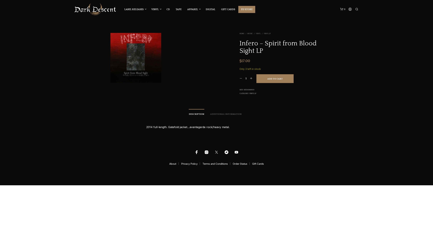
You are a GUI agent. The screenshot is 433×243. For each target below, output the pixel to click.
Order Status (240, 163)
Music (250, 34)
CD (168, 9)
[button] (342, 9)
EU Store (247, 9)
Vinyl (155, 9)
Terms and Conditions (215, 163)
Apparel (192, 9)
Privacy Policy (189, 163)
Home (242, 34)
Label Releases (134, 9)
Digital (210, 9)
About (172, 163)
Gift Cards (228, 9)
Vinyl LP (267, 34)
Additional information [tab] (226, 114)
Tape (178, 9)
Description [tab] (196, 114)
